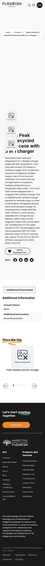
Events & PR (27, 492)
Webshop (26, 487)
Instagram (20, 555)
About (5, 466)
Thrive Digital (8, 550)
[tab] (20, 290)
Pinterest (32, 555)
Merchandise (28, 465)
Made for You (28, 474)
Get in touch (16, 425)
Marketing (27, 496)
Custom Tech (28, 483)
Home (8, 32)
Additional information (19, 289)
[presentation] (5, 386)
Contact (6, 458)
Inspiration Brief (9, 462)
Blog (4, 475)
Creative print (28, 478)
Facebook (7, 559)
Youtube (19, 559)
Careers (6, 480)
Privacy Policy (8, 492)
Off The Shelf (28, 470)
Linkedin (6, 555)
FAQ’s (5, 471)
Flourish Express (29, 461)
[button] (13, 385)
